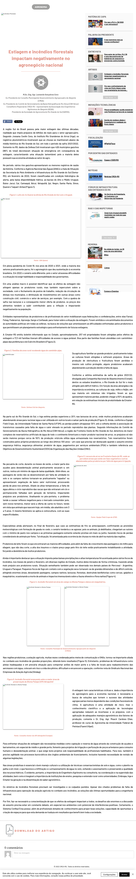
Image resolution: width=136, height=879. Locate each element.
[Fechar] (132, 874)
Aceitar (124, 874)
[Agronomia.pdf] (9, 831)
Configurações (109, 874)
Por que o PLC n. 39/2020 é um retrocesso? (114, 23)
